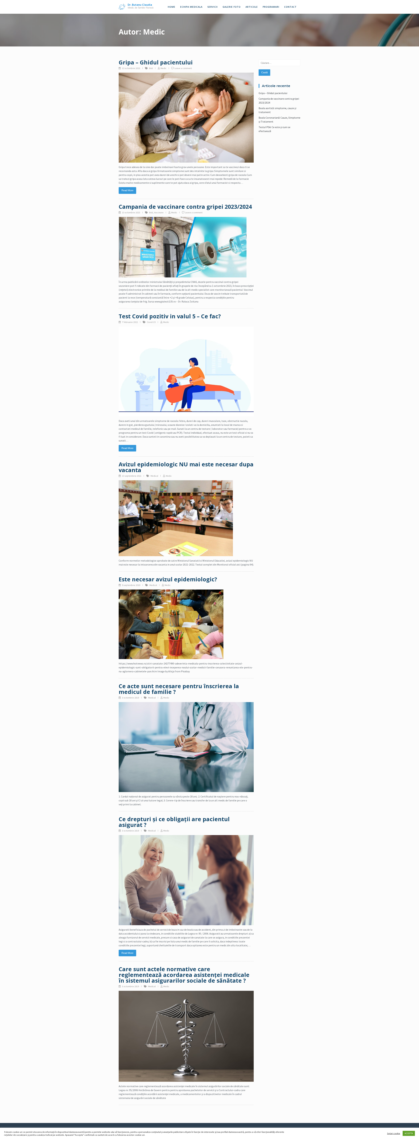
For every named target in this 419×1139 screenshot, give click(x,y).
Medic (163, 68)
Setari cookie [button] (393, 1133)
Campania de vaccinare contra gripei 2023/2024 (185, 206)
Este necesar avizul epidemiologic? (168, 579)
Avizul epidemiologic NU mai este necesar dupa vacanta (186, 467)
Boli (151, 68)
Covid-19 (151, 322)
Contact (290, 6)
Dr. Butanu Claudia (140, 5)
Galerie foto (232, 6)
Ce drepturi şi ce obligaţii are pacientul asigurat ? (174, 822)
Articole (252, 6)
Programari (271, 6)
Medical (154, 475)
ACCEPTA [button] (409, 1133)
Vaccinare (159, 212)
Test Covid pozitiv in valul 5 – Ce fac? (170, 316)
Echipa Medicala (191, 6)
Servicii (212, 6)
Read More (127, 190)
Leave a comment (183, 68)
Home (171, 6)
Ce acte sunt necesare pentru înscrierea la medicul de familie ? (179, 689)
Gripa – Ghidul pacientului (156, 62)
